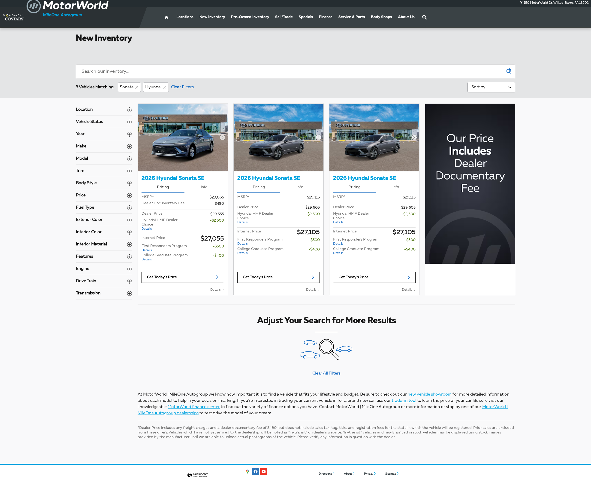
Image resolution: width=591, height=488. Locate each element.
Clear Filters (182, 87)
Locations (184, 17)
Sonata (127, 87)
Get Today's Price (162, 277)
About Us (406, 17)
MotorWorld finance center (194, 407)
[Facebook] (255, 471)
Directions (325, 474)
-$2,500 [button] (217, 221)
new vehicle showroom (430, 394)
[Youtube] (263, 471)
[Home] (13, 17)
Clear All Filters (326, 373)
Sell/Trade (284, 17)
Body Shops (381, 17)
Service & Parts (351, 17)
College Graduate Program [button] (165, 257)
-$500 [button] (218, 246)
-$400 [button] (218, 256)
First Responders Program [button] (164, 248)
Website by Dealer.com (197, 475)
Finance (325, 17)
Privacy (368, 474)
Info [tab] (204, 187)
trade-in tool (404, 401)
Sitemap (390, 474)
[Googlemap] (247, 471)
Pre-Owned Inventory (250, 17)
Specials (306, 17)
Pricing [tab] (163, 187)
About (348, 474)
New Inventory (212, 17)
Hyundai (153, 87)
